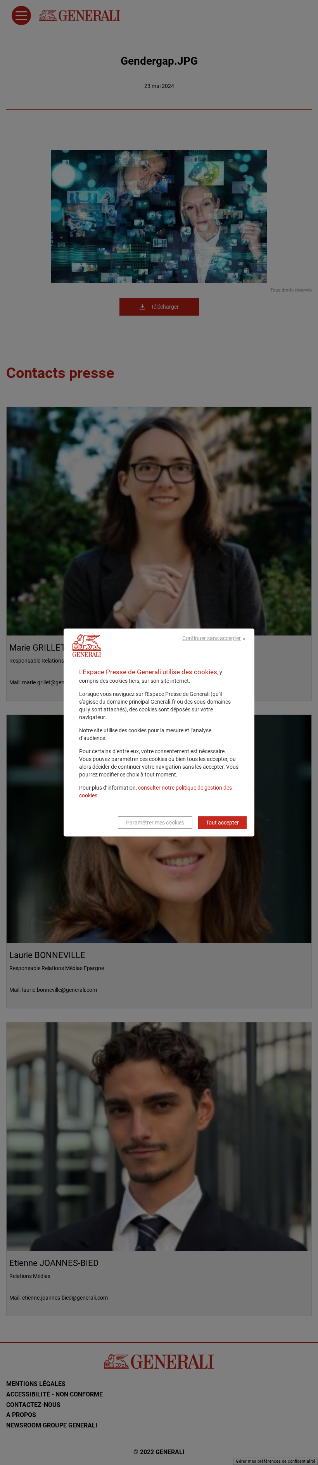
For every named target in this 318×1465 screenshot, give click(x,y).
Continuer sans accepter (211, 638)
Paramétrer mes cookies (155, 822)
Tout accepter (222, 822)
